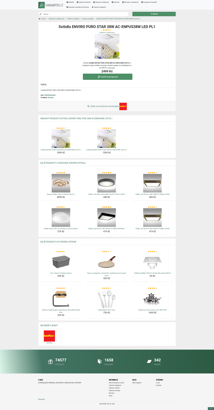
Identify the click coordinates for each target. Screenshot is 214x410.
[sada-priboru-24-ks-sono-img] (106, 299)
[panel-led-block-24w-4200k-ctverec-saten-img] (152, 183)
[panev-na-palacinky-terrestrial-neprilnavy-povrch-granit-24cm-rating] (106, 251)
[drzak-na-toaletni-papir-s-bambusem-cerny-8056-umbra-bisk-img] (61, 299)
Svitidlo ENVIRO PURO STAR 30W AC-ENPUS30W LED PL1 (61, 150)
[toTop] (211, 408)
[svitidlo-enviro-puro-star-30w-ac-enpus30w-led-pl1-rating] (61, 128)
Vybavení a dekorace (102, 2)
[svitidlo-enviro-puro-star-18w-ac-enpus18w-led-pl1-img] (106, 138)
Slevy (110, 396)
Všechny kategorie (100, 7)
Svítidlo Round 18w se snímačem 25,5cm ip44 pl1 (61, 229)
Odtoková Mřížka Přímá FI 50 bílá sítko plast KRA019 (152, 273)
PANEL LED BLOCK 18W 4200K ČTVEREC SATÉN (152, 229)
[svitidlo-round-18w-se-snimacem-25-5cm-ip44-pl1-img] (61, 217)
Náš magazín (136, 383)
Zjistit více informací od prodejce (104, 106)
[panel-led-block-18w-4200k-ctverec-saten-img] (152, 217)
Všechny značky (114, 388)
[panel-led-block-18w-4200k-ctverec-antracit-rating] (106, 207)
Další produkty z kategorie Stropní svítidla (63, 163)
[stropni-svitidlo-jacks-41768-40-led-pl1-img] (61, 183)
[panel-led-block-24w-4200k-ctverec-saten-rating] (152, 173)
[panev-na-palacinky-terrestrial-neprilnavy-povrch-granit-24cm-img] (106, 262)
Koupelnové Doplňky (150, 2)
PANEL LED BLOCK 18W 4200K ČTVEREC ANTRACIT (106, 229)
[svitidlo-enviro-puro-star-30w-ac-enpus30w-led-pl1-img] (61, 138)
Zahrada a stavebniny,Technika (78, 7)
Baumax (51, 97)
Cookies (158, 385)
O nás (158, 383)
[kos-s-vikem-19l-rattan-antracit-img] (61, 262)
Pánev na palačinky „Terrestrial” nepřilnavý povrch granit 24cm (106, 274)
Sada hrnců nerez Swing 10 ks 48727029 (152, 310)
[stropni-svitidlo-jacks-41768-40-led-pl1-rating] (61, 173)
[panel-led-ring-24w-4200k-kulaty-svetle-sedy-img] (106, 183)
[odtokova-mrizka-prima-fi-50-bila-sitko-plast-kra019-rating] (152, 251)
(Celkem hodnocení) (107, 32)
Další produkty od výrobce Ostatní (58, 241)
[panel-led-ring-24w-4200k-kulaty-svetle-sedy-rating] (106, 173)
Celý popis (111, 68)
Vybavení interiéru (85, 2)
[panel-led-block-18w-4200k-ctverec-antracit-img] (106, 217)
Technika (116, 2)
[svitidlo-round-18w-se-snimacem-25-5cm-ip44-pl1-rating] (61, 207)
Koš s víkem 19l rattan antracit (60, 273)
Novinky (111, 393)
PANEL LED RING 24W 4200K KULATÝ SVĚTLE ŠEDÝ (106, 194)
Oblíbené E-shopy (49, 325)
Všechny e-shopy (114, 390)
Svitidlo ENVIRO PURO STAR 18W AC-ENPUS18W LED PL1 (106, 150)
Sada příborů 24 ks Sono (106, 310)
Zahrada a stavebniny (131, 2)
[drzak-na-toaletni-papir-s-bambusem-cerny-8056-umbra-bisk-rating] (61, 288)
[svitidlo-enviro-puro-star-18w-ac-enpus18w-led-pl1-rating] (106, 128)
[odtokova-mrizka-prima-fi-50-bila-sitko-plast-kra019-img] (152, 262)
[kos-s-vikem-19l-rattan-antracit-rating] (61, 251)
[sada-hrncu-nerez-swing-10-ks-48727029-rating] (152, 288)
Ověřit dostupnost (109, 76)
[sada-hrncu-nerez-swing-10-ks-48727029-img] (152, 299)
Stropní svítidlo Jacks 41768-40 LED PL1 (61, 194)
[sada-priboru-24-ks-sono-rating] (106, 288)
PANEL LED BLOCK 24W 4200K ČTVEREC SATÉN (152, 194)
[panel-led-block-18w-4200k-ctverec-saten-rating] (152, 207)
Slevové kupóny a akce (116, 383)
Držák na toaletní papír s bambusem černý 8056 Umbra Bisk (61, 311)
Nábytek (71, 2)
